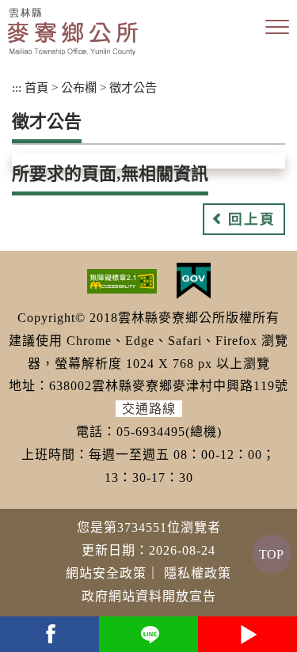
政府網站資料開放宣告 (149, 596)
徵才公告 (133, 87)
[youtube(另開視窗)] (247, 634)
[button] (277, 28)
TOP (271, 554)
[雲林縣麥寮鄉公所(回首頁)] (73, 31)
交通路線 (149, 408)
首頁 (36, 87)
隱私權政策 (197, 573)
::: (16, 87)
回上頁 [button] (252, 219)
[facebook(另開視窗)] (49, 634)
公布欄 (79, 87)
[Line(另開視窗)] (148, 634)
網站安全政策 (106, 573)
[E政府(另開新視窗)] (194, 279)
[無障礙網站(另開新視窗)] (122, 279)
